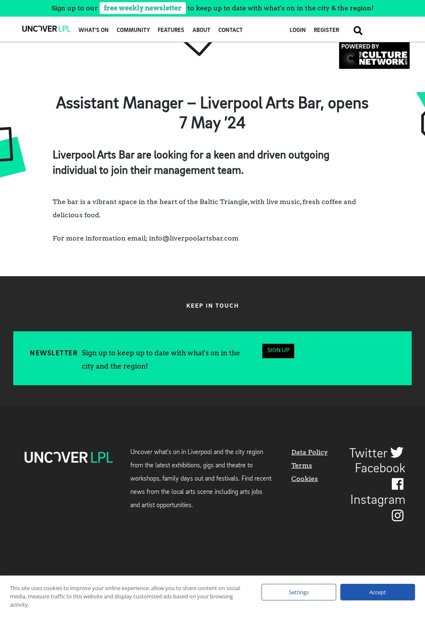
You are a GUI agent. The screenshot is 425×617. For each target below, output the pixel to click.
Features (171, 30)
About (201, 30)
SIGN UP (278, 350)
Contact (230, 30)
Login (298, 30)
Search (355, 30)
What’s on (93, 30)
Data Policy (309, 452)
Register (326, 30)
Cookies (304, 479)
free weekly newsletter (143, 8)
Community (133, 30)
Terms (301, 465)
